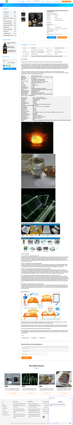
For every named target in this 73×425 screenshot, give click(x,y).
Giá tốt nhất (51, 37)
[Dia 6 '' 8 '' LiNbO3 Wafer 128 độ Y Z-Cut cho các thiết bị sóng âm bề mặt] (10, 379)
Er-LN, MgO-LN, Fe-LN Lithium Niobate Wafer (11, 51)
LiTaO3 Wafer (10, 16)
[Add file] (50, 423)
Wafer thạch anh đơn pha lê (10, 19)
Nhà (3, 403)
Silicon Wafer (10, 31)
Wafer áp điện (15, 401)
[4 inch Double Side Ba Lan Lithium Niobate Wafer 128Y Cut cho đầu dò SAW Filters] (62, 379)
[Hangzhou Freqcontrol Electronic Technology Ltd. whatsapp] (7, 66)
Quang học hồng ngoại (10, 29)
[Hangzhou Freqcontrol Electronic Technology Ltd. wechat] (9, 66)
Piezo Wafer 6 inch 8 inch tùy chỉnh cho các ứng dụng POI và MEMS (19, 411)
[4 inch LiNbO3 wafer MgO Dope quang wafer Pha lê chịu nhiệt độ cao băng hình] (35, 20)
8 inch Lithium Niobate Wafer (11, 43)
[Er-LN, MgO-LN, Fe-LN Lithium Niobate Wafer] (5, 51)
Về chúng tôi (4, 408)
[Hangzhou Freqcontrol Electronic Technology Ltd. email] (4, 66)
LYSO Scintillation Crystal (10, 35)
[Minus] (70, 398)
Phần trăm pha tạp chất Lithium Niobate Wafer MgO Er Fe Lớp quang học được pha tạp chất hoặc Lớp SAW (34, 411)
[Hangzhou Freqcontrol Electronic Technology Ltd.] (7, 1)
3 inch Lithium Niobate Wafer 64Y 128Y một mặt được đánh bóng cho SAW (27, 390)
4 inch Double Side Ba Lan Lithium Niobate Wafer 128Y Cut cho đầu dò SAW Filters (62, 390)
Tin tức (3, 410)
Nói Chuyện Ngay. (66, 1)
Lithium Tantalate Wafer (10, 25)
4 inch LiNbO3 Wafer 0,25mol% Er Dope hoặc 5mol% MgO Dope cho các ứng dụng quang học (44, 390)
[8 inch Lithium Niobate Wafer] (5, 44)
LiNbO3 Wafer (10, 14)
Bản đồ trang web (5, 411)
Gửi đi (26, 357)
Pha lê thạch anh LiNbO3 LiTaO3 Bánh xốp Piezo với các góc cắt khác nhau (19, 405)
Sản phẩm (4, 405)
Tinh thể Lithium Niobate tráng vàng (10, 47)
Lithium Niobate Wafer (10, 23)
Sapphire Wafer (10, 27)
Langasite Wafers (10, 33)
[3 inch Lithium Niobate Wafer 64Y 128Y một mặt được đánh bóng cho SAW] (28, 379)
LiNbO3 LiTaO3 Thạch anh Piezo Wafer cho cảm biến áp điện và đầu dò (19, 416)
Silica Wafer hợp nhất (10, 21)
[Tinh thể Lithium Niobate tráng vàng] (5, 48)
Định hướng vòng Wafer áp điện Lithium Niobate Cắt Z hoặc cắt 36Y (34, 416)
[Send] (70, 423)
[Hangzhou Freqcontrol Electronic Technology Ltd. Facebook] (44, 417)
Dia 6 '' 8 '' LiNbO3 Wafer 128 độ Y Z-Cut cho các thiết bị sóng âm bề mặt (10, 390)
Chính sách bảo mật (6, 414)
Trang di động (4, 413)
